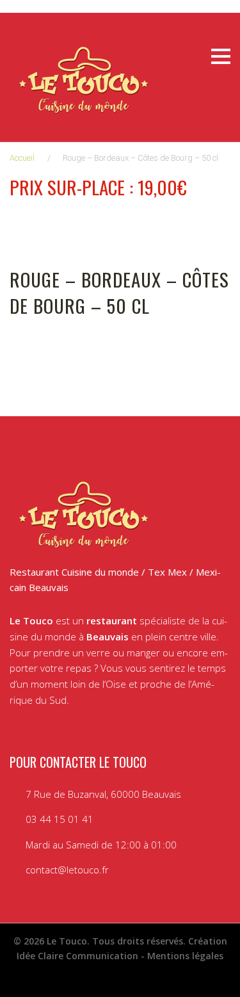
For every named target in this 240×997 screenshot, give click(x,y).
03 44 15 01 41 (59, 819)
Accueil (22, 158)
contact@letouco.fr (67, 869)
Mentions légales (185, 956)
